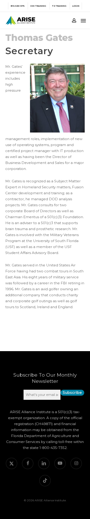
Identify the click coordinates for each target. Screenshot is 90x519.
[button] (83, 20)
